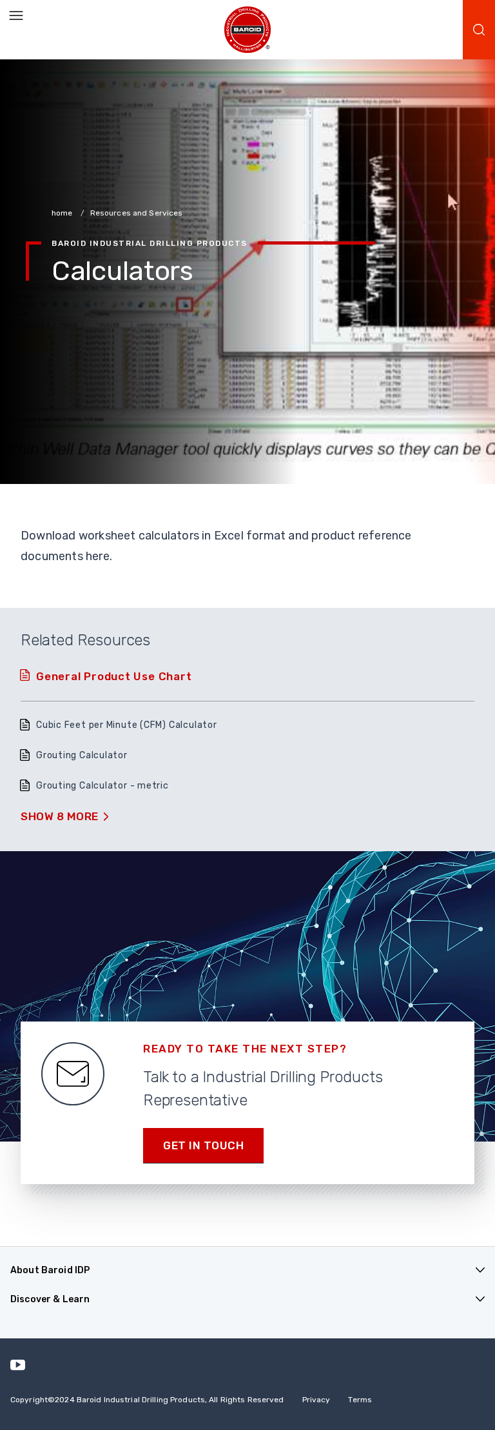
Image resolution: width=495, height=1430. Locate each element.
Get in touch (203, 1145)
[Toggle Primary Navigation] (16, 16)
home (63, 212)
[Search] (479, 29)
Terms (360, 1399)
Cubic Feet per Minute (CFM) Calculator (126, 725)
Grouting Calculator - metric (102, 785)
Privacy (316, 1399)
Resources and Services (136, 212)
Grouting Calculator (82, 755)
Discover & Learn (50, 1299)
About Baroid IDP (50, 1270)
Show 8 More (60, 816)
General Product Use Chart (114, 676)
